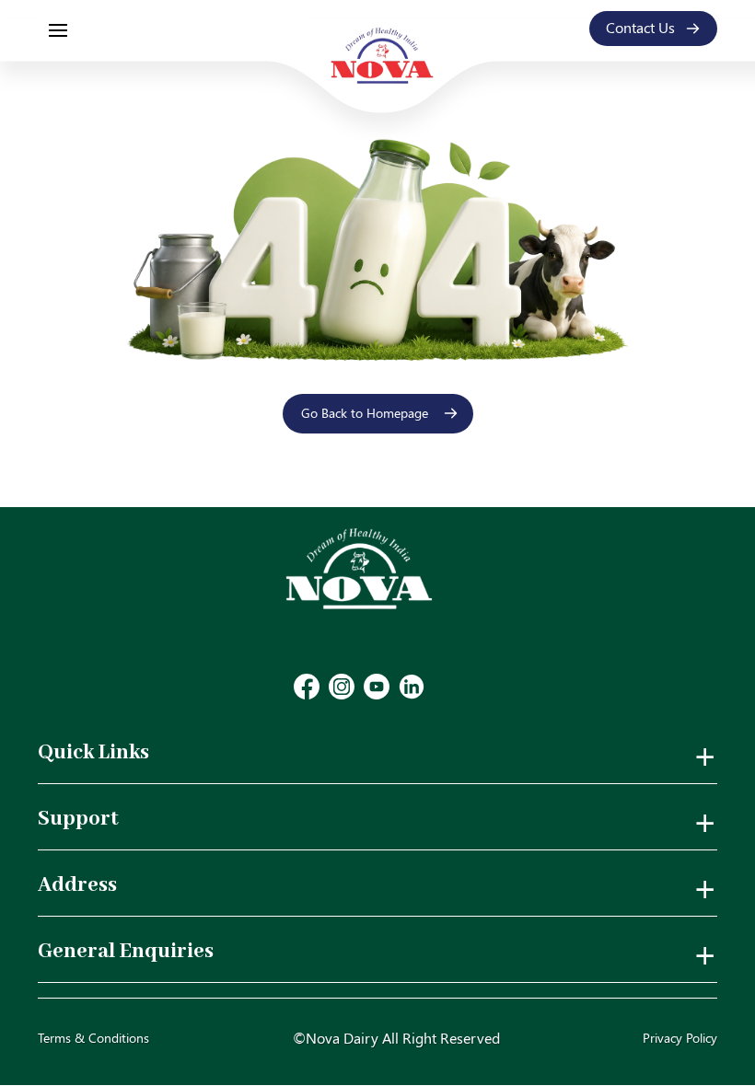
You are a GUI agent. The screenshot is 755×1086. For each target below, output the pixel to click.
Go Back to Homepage (364, 413)
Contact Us (640, 27)
